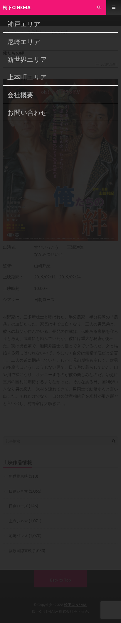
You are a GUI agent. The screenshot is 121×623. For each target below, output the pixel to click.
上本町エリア (27, 77)
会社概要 (20, 95)
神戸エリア (24, 24)
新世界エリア (27, 59)
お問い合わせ (27, 112)
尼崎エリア (24, 42)
